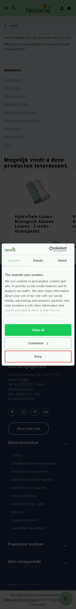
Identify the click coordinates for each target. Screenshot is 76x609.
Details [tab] (38, 260)
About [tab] (62, 260)
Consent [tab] (14, 260)
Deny (38, 356)
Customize (35, 343)
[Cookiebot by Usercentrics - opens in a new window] (54, 249)
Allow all (38, 329)
